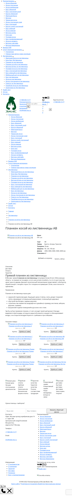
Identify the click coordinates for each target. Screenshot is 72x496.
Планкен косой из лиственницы (16, 64)
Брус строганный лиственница (16, 71)
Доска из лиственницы (13, 79)
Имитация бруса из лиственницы (17, 58)
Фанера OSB (7, 48)
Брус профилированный (14, 39)
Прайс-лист (7, 90)
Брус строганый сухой (13, 12)
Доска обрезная (11, 3)
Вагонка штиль (11, 33)
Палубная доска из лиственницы (17, 86)
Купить (14, 332)
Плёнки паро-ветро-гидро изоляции (18, 54)
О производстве (13, 464)
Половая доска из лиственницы (16, 69)
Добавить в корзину (45, 258)
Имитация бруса (11, 16)
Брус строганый (11, 24)
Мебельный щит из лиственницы (17, 75)
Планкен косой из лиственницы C (51, 351)
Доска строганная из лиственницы (17, 81)
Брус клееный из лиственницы (16, 73)
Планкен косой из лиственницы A (51, 326)
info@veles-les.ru (25, 110)
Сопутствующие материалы (12, 50)
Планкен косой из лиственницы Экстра (51, 364)
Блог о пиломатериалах (16, 475)
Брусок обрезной (11, 14)
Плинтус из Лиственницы (14, 83)
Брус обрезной (11, 9)
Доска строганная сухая (14, 22)
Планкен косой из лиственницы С (20, 339)
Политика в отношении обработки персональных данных (41, 484)
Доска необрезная (12, 7)
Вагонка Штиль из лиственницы (17, 67)
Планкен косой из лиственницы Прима (20, 351)
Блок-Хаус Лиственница (14, 60)
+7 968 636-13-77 (25, 100)
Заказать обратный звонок (56, 411)
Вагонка (8, 18)
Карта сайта (15, 484)
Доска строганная (12, 5)
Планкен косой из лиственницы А (20, 326)
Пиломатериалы (8, 1)
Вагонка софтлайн (12, 43)
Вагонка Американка (13, 45)
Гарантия (11, 469)
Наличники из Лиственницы (15, 88)
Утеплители (10, 52)
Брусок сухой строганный (14, 26)
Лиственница (7, 56)
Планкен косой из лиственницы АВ (52, 339)
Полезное (11, 473)
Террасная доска (11, 20)
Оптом (5, 92)
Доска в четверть (12, 41)
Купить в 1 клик (24, 331)
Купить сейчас (60, 259)
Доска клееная (11, 31)
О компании (12, 466)
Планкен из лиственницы (14, 62)
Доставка (11, 471)
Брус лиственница (12, 77)
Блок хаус (9, 35)
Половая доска (11, 37)
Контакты (6, 94)
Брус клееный (10, 28)
